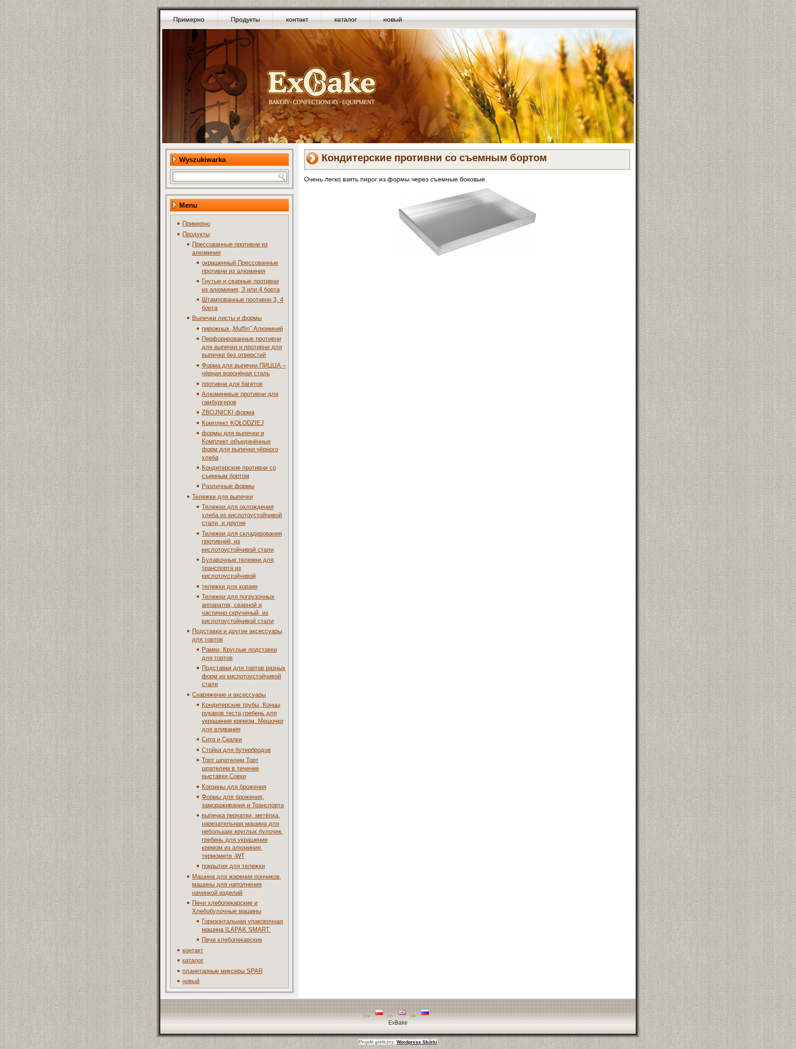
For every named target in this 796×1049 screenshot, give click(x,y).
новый (392, 19)
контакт (297, 19)
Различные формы (228, 486)
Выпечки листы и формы (227, 318)
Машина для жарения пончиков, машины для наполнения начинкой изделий (236, 884)
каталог (345, 19)
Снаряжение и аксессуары (229, 694)
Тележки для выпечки (222, 496)
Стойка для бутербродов (236, 749)
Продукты (245, 19)
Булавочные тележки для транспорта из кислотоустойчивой (238, 567)
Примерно (189, 19)
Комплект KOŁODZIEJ (233, 423)
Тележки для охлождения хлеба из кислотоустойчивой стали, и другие (242, 514)
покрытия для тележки (233, 866)
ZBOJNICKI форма (228, 412)
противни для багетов (232, 383)
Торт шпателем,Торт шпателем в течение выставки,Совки (230, 768)
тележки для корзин (230, 586)
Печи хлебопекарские (232, 939)
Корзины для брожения (234, 786)
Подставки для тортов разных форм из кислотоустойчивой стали (244, 676)
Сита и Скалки (222, 739)
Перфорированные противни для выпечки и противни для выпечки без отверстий (242, 346)
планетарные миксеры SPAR (222, 970)
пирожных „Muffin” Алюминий (242, 328)
